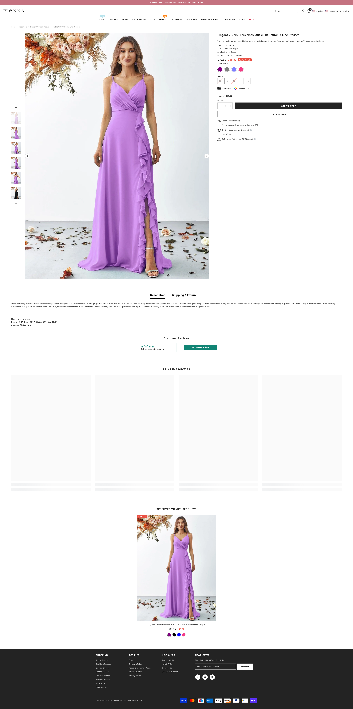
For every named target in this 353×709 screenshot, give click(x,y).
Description (157, 295)
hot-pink (184, 635)
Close (256, 2)
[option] (117, 156)
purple (169, 635)
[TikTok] (212, 677)
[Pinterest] (205, 677)
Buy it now (279, 114)
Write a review (200, 347)
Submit (245, 666)
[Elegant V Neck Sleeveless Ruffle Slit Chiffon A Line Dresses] (176, 568)
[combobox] (284, 11)
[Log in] (303, 11)
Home (13, 27)
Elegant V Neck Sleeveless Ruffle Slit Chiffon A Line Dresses (176, 625)
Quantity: (221, 100)
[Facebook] (197, 677)
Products (23, 27)
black (174, 635)
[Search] (286, 11)
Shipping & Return (184, 295)
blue (179, 635)
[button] (332, 11)
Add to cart (288, 106)
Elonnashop (231, 45)
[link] (51, 484)
